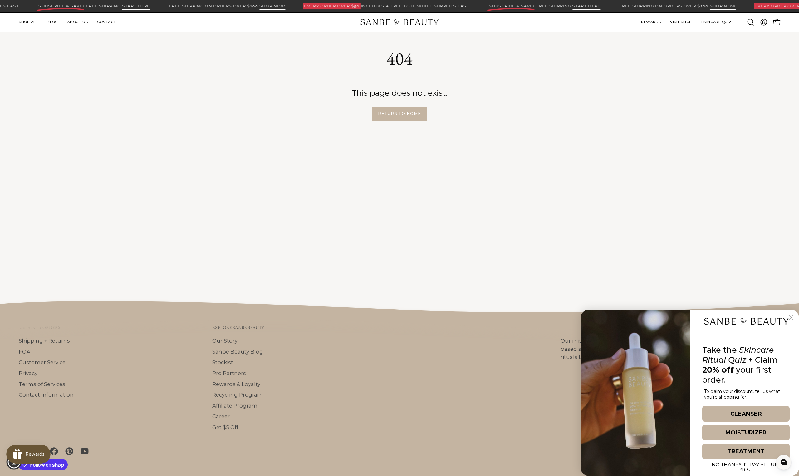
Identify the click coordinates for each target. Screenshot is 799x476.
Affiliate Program (234, 405)
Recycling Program (237, 395)
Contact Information (46, 395)
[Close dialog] (791, 317)
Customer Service (42, 362)
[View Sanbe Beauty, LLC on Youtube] (83, 451)
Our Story (225, 340)
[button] (681, 22)
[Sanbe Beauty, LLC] (399, 22)
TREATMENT (746, 451)
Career (221, 416)
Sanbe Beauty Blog (237, 351)
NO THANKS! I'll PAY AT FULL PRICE (746, 466)
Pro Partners (229, 373)
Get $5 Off (225, 427)
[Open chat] (783, 462)
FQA (24, 351)
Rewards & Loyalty (236, 384)
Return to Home (399, 113)
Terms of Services (42, 384)
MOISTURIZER (746, 432)
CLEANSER (746, 413)
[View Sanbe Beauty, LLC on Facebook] (52, 451)
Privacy (28, 373)
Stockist (222, 362)
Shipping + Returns (44, 340)
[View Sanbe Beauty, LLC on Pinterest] (68, 451)
